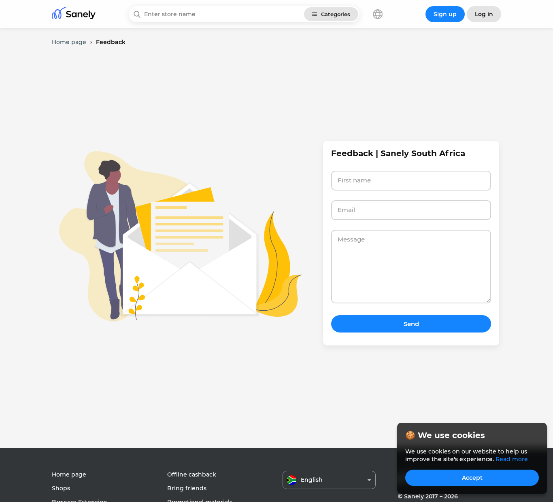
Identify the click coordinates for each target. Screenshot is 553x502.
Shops (61, 488)
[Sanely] (74, 14)
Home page (69, 474)
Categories (335, 14)
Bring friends (186, 488)
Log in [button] (484, 14)
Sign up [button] (445, 14)
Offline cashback (191, 474)
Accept (472, 477)
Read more (512, 459)
